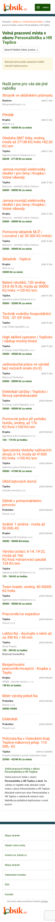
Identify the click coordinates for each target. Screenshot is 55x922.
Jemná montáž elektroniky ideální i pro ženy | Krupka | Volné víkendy (24, 173)
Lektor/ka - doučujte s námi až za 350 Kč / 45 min (27, 635)
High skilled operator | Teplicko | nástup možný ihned (27, 339)
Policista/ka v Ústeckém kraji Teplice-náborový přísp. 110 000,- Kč (26, 743)
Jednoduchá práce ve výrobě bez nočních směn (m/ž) (25, 366)
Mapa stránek (12, 835)
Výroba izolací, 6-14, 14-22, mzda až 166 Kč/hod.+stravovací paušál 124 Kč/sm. (24, 557)
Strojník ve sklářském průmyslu (27, 95)
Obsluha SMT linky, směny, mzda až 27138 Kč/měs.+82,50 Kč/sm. (27, 142)
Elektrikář (10, 719)
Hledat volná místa (15, 845)
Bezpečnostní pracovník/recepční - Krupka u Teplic (26, 669)
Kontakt (9, 894)
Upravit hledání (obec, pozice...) (21, 49)
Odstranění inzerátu (15, 874)
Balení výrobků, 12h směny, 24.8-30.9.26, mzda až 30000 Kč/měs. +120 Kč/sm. (25, 287)
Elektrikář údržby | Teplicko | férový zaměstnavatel (25, 394)
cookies (44, 901)
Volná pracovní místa (33, 22)
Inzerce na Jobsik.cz (16, 855)
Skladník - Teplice (16, 259)
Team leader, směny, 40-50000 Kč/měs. (26, 589)
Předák (8, 115)
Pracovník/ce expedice (21, 614)
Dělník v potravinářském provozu (21, 503)
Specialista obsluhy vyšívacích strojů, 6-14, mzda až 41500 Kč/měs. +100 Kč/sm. (26, 454)
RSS (7, 884)
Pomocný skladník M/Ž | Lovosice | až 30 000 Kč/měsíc (27, 234)
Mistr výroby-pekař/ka (20, 696)
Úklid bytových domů (19, 481)
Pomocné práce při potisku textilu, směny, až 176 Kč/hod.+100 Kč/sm (24, 423)
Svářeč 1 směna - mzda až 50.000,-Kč (23, 526)
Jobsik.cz (16, 22)
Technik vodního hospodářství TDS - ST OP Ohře (26, 316)
